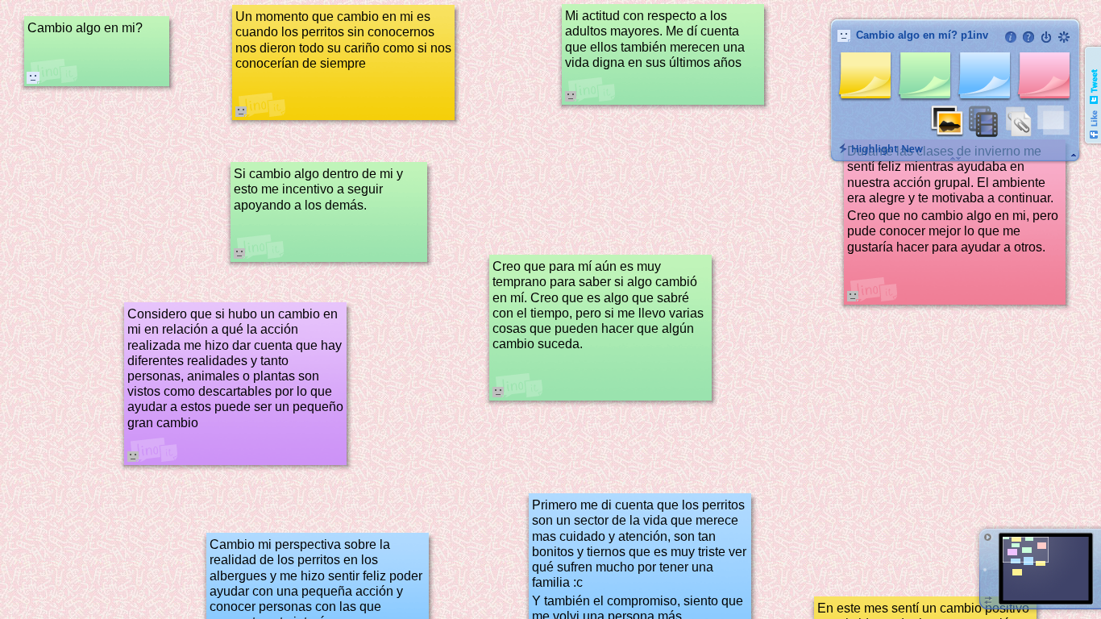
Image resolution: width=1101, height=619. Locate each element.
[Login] (1046, 37)
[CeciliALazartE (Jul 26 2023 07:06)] (33, 77)
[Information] (1011, 37)
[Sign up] (1064, 37)
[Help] (1028, 37)
